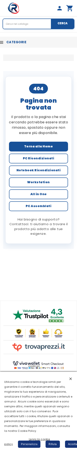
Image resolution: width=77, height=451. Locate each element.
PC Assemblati (39, 206)
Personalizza (29, 444)
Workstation (38, 182)
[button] (70, 378)
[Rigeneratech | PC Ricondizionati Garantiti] (14, 8)
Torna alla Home (38, 146)
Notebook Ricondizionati (38, 170)
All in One (38, 194)
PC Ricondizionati (38, 158)
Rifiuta (53, 444)
